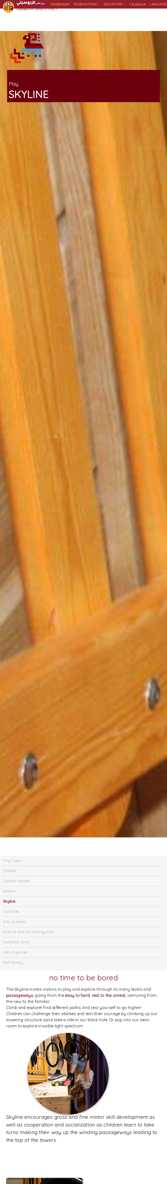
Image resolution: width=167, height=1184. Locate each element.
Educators (113, 4)
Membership (60, 4)
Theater (10, 870)
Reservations (85, 4)
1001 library (13, 962)
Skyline (9, 901)
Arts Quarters (14, 921)
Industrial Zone (16, 942)
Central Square (16, 881)
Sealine (9, 891)
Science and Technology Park (29, 932)
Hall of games (15, 952)
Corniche (11, 911)
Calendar (137, 4)
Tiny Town (12, 860)
